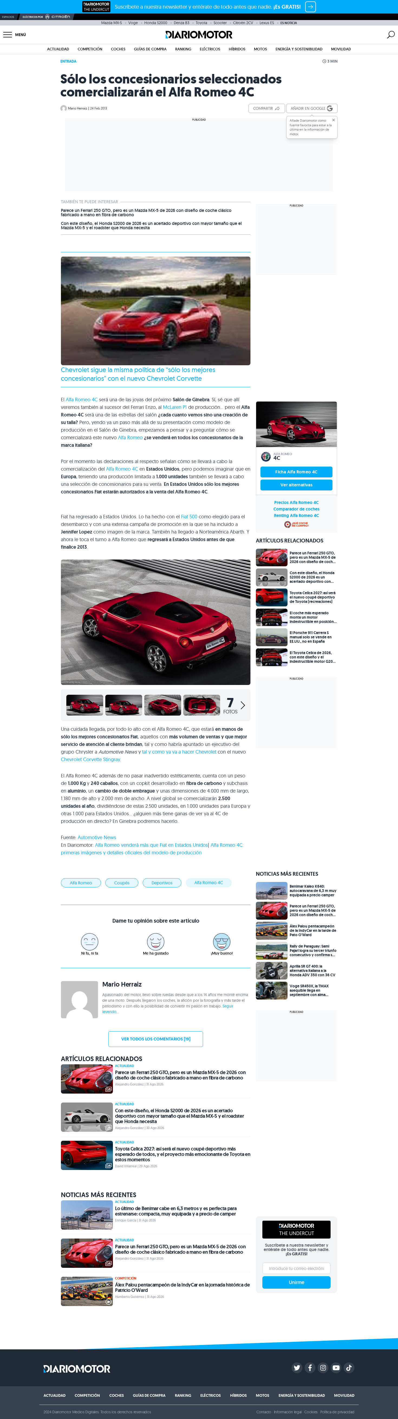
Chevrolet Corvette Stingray (90, 759)
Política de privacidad (337, 1412)
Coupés (121, 882)
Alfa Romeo (130, 437)
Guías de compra (150, 49)
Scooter (220, 22)
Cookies (311, 1412)
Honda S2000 (155, 22)
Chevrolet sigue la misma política (108, 370)
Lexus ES (267, 22)
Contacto (263, 1412)
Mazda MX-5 (111, 22)
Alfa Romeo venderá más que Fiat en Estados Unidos (151, 845)
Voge (133, 22)
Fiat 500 (189, 516)
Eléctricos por (33, 17)
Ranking (183, 49)
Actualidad (58, 49)
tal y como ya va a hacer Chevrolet (180, 752)
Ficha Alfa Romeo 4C (296, 472)
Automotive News (97, 837)
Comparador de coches (296, 509)
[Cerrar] (333, 120)
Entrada (68, 61)
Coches (118, 49)
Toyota (201, 22)
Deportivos (162, 882)
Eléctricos (210, 49)
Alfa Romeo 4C (82, 399)
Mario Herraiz (77, 108)
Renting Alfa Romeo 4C (296, 515)
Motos (260, 49)
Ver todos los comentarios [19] (155, 1039)
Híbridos (237, 49)
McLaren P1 (175, 407)
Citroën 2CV (243, 22)
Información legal (288, 1412)
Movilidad (341, 49)
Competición (90, 49)
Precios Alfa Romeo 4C (296, 502)
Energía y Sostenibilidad (299, 49)
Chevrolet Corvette (173, 378)
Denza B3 (181, 22)
